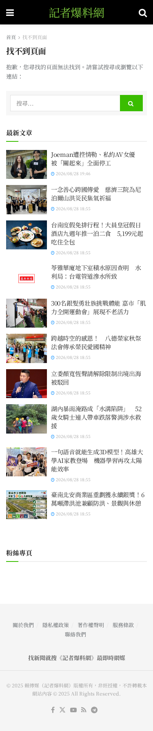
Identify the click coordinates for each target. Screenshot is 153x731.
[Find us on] (73, 710)
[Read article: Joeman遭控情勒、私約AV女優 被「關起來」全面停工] (26, 164)
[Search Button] (143, 12)
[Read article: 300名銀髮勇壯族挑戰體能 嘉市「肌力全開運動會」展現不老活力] (26, 313)
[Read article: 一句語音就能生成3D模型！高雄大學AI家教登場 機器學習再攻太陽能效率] (26, 462)
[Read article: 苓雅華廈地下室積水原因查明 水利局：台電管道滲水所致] (26, 278)
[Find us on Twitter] (62, 710)
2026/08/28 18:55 (73, 208)
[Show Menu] (10, 12)
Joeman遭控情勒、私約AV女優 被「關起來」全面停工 (96, 158)
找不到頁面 (34, 36)
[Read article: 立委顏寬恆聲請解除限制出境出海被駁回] (26, 384)
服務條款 (123, 625)
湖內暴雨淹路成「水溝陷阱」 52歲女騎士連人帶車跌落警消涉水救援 (96, 417)
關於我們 (23, 625)
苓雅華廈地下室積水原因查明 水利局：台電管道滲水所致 (96, 271)
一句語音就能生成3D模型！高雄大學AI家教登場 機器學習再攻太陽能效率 (97, 460)
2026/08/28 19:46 (73, 173)
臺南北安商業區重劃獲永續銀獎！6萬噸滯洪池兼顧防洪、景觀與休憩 (97, 498)
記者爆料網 (76, 12)
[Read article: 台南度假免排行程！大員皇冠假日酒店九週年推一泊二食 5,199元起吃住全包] (26, 235)
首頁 (11, 36)
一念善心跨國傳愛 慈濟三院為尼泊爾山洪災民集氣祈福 (96, 193)
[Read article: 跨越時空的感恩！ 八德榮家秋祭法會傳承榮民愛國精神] (26, 348)
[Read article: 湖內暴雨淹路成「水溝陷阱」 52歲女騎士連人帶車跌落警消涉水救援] (26, 419)
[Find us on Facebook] (53, 710)
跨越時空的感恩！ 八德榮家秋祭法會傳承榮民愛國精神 (96, 342)
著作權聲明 (91, 625)
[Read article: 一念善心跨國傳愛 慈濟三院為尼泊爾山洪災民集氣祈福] (26, 199)
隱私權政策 (55, 625)
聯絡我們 (75, 634)
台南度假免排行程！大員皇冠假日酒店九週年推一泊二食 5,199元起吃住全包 (97, 233)
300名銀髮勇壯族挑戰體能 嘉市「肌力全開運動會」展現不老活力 (98, 307)
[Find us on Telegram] (94, 710)
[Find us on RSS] (83, 710)
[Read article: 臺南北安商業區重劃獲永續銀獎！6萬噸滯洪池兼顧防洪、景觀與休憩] (26, 505)
